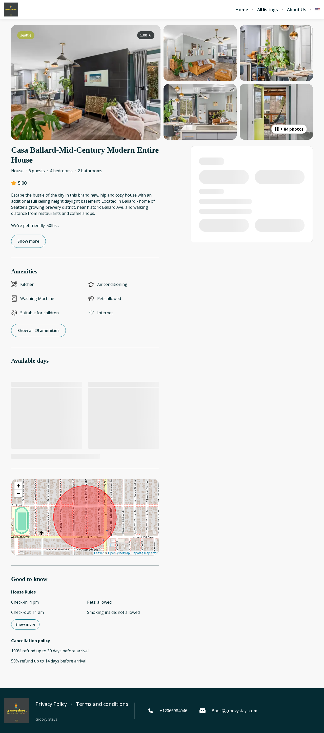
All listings (267, 9)
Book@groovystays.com (234, 710)
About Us (296, 9)
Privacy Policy (51, 704)
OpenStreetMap (119, 553)
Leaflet (99, 553)
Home (241, 9)
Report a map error (144, 553)
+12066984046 (173, 710)
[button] (18, 486)
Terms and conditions (102, 704)
